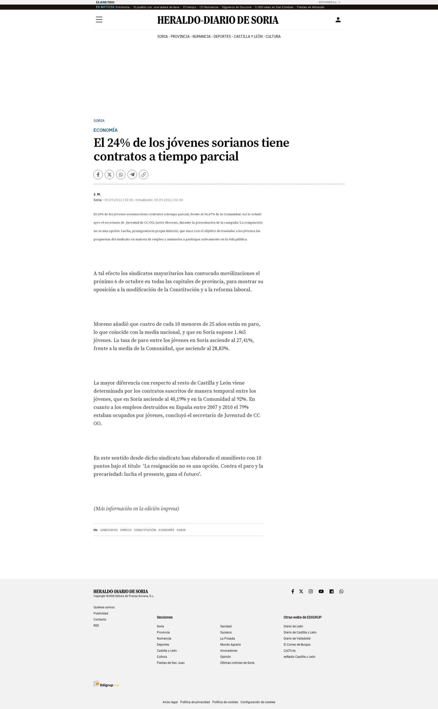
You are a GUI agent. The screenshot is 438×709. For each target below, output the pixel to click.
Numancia (164, 638)
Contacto (100, 619)
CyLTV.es (290, 650)
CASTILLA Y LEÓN (248, 36)
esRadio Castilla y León (299, 657)
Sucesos (226, 632)
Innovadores (228, 650)
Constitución (145, 530)
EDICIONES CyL (328, 2)
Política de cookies (225, 702)
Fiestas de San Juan (171, 663)
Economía (166, 530)
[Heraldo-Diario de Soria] (218, 20)
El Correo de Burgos (297, 644)
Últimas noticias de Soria (237, 663)
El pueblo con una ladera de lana (156, 7)
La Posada (227, 638)
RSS (96, 625)
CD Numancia (208, 7)
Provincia (163, 632)
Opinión (225, 657)
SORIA (162, 36)
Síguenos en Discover (237, 7)
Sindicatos (109, 530)
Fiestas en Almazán (310, 7)
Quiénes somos (104, 607)
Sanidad (226, 626)
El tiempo (189, 7)
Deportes (163, 644)
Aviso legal (170, 702)
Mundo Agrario (230, 644)
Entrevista (123, 7)
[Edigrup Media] (106, 683)
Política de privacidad (195, 702)
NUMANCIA (202, 36)
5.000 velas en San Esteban (274, 7)
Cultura (162, 657)
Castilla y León (167, 650)
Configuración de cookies (258, 702)
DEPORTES (222, 36)
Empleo (126, 530)
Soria (99, 121)
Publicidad (101, 613)
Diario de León (293, 626)
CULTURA (273, 36)
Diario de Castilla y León (300, 632)
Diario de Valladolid (297, 638)
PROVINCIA (180, 36)
